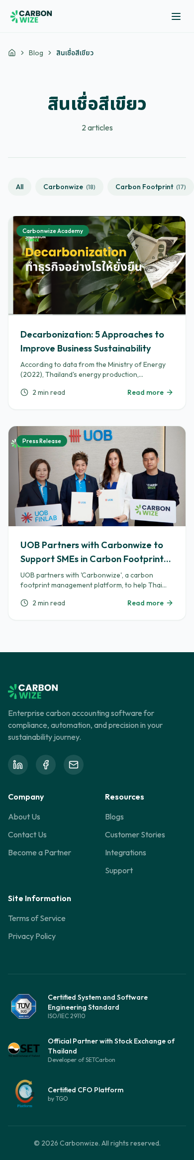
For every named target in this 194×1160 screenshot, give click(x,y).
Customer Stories (135, 834)
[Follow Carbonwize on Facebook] (46, 765)
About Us (24, 816)
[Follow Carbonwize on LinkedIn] (18, 765)
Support (119, 870)
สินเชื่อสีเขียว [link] (75, 52)
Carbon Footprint (150, 186)
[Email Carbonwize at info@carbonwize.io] (74, 765)
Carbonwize (69, 186)
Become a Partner (39, 852)
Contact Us (27, 834)
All (19, 186)
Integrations (125, 852)
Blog (36, 52)
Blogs (114, 816)
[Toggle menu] (176, 16)
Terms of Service (37, 918)
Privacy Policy (32, 936)
